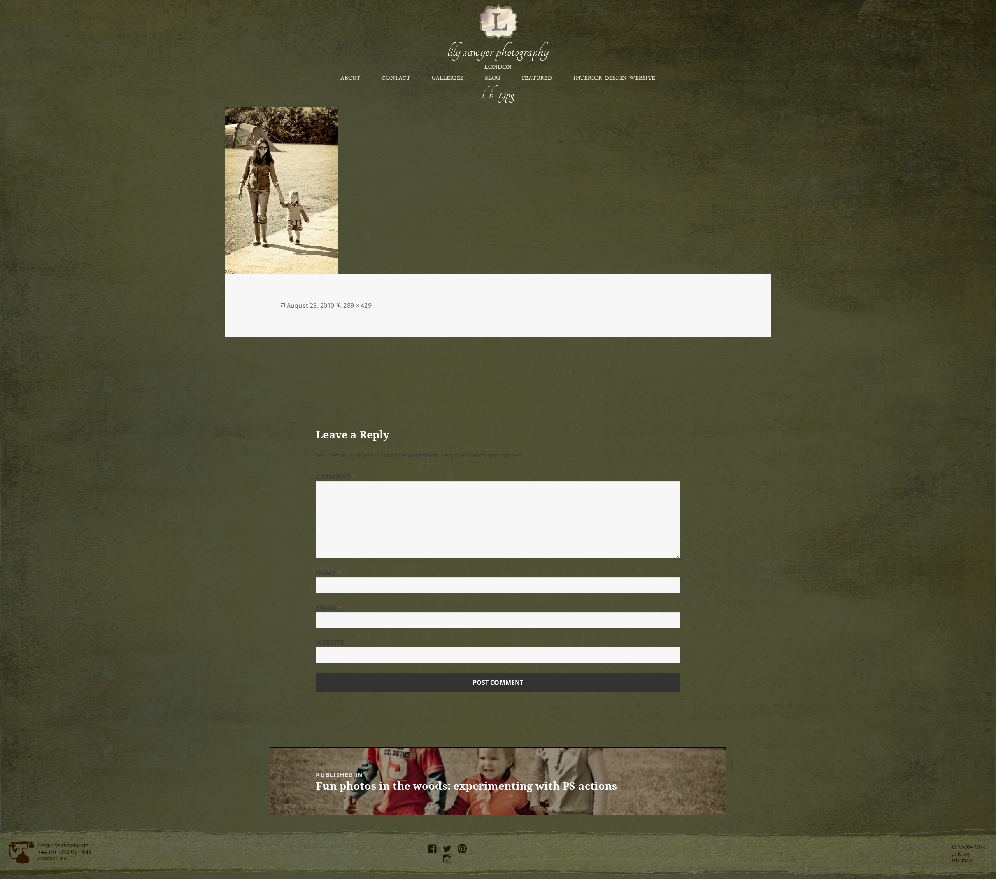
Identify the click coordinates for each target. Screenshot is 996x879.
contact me (52, 858)
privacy (960, 853)
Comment (336, 477)
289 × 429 (357, 305)
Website (330, 642)
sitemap (961, 859)
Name (328, 573)
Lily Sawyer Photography (498, 52)
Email (329, 607)
